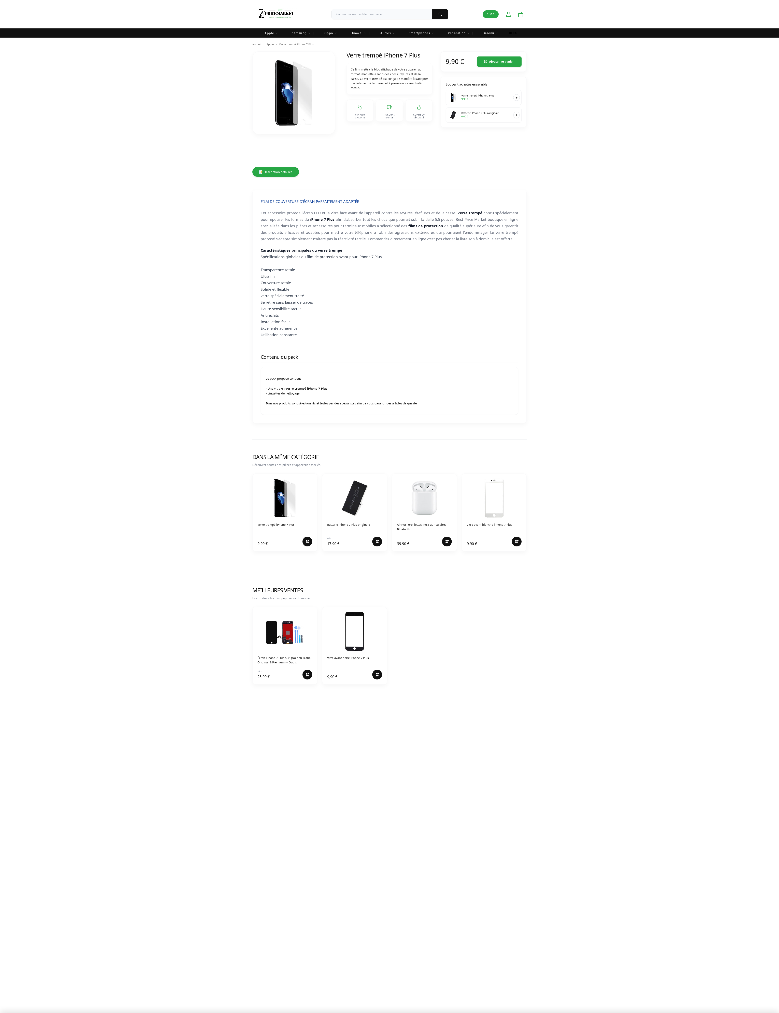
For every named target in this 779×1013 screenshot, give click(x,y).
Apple (270, 44)
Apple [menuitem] (269, 33)
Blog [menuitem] (513, 33)
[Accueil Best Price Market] (276, 14)
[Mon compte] (508, 14)
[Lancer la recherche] (440, 14)
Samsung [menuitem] (299, 33)
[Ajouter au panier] (516, 97)
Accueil (256, 44)
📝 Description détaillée (275, 172)
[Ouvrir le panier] (520, 15)
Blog (491, 14)
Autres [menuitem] (385, 33)
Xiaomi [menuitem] (488, 33)
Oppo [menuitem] (328, 33)
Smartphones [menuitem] (419, 33)
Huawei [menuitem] (357, 33)
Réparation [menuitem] (457, 33)
